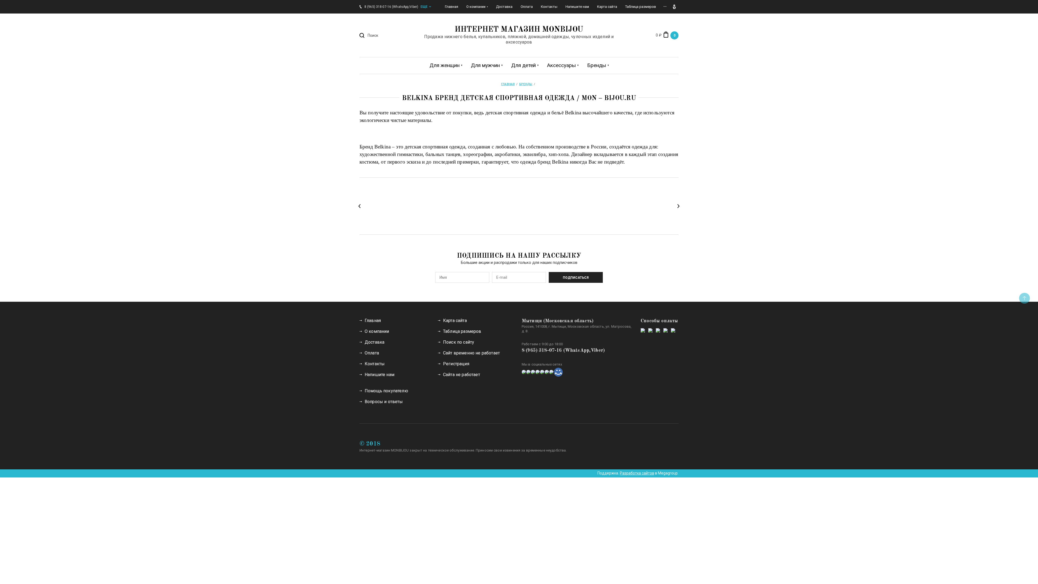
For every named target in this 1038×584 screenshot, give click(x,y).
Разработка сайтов (637, 473)
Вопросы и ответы (384, 401)
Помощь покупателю (386, 390)
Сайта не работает (461, 374)
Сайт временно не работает (471, 353)
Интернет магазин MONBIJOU (519, 30)
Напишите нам (379, 374)
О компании (377, 331)
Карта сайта (455, 320)
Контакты (375, 363)
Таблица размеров (462, 331)
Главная (373, 320)
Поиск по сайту (458, 342)
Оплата (372, 353)
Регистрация (456, 363)
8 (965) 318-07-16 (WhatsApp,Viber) (563, 350)
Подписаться (576, 278)
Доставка (374, 342)
